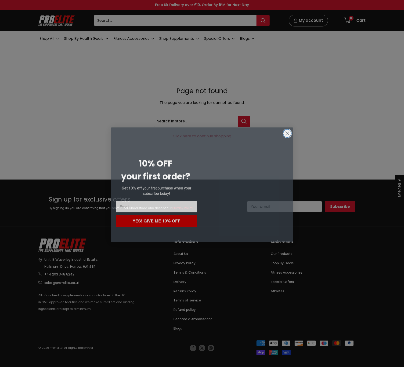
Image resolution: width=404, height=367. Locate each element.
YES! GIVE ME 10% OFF (156, 219)
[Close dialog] (287, 132)
